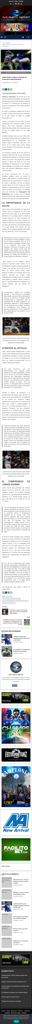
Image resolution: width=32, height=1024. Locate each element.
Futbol (8, 1011)
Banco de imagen (16, 1013)
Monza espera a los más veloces (7, 930)
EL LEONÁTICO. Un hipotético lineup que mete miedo (7, 651)
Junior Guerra (9, 596)
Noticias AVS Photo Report (22, 600)
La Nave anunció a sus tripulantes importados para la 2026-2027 (7, 639)
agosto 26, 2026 (19, 653)
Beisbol (3, 1011)
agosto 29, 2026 (19, 896)
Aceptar (16, 1021)
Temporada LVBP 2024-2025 (8, 603)
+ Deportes (27, 1011)
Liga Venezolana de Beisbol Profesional (11, 598)
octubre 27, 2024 (7, 82)
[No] (30, 1019)
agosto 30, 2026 (19, 885)
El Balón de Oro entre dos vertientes (7, 943)
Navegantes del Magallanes (8, 600)
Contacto (24, 1013)
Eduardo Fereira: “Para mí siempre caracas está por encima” (7, 882)
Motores (20, 1011)
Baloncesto (14, 1011)
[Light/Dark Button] (23, 37)
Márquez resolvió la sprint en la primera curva (7, 894)
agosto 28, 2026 (19, 642)
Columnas (7, 1013)
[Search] (28, 37)
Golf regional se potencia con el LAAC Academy (7, 918)
